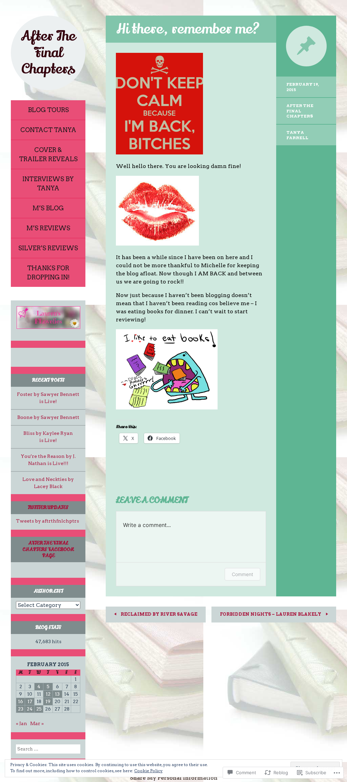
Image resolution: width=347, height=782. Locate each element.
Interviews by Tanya (48, 183)
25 (39, 709)
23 (20, 709)
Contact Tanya (48, 129)
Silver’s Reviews (48, 248)
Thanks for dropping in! (48, 273)
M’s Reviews (48, 228)
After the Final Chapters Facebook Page (48, 549)
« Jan (21, 723)
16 (20, 701)
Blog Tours (48, 109)
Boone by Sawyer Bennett (48, 417)
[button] (48, 317)
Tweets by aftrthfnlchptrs (47, 521)
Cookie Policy (148, 770)
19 (47, 701)
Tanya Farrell (297, 135)
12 (48, 694)
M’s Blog (48, 208)
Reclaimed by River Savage (158, 614)
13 (57, 694)
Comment (242, 574)
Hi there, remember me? (188, 29)
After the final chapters (299, 111)
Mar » (37, 723)
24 (30, 709)
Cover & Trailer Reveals (48, 154)
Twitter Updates (48, 507)
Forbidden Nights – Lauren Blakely (271, 614)
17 (29, 701)
